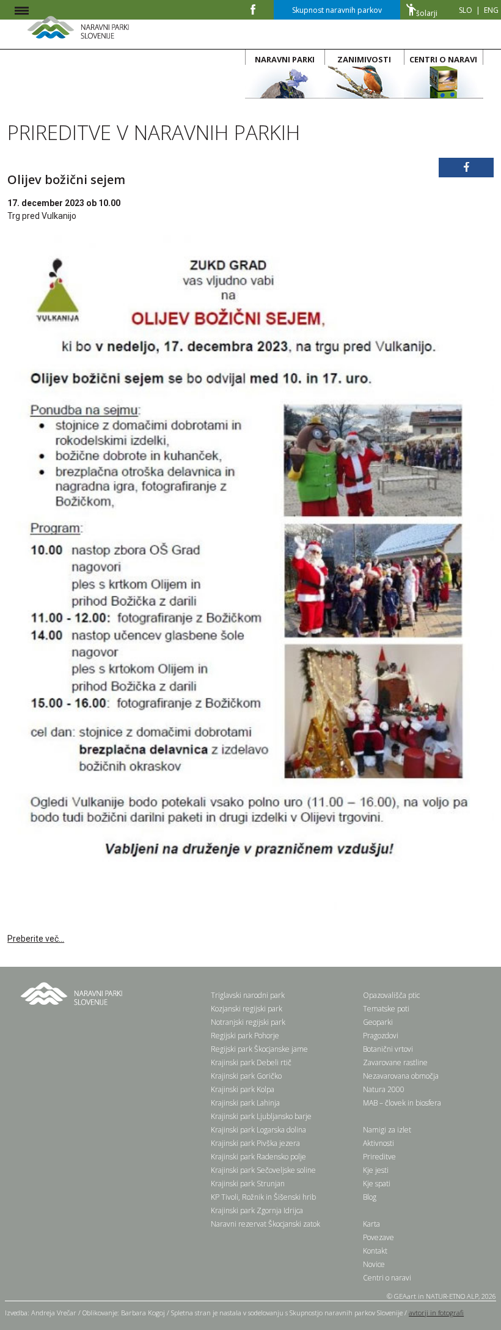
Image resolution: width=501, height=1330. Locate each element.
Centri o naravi (387, 1278)
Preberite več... (35, 939)
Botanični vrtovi (388, 1049)
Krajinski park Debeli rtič (251, 1062)
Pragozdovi (380, 1035)
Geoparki (378, 1022)
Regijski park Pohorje (245, 1035)
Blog (369, 1197)
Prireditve (379, 1156)
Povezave (378, 1237)
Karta (371, 1224)
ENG (491, 10)
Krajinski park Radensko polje (258, 1156)
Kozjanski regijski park (246, 1008)
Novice (374, 1264)
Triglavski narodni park (248, 995)
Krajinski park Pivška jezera (255, 1143)
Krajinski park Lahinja (245, 1103)
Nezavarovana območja (401, 1076)
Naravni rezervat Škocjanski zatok (265, 1224)
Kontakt (375, 1251)
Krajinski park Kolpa (242, 1089)
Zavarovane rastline (395, 1062)
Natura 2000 (383, 1089)
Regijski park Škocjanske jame (259, 1049)
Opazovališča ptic (391, 995)
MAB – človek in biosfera (402, 1103)
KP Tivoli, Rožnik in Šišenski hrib (263, 1197)
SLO (465, 10)
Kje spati (376, 1183)
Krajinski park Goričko (246, 1076)
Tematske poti (386, 1008)
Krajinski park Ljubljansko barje (261, 1116)
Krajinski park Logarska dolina (258, 1130)
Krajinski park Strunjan (248, 1183)
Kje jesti (376, 1170)
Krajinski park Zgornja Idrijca (257, 1210)
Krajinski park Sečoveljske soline (263, 1170)
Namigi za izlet (387, 1130)
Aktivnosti (378, 1143)
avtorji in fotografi (436, 1312)
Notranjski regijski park (248, 1022)
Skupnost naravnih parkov (337, 10)
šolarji (426, 13)
